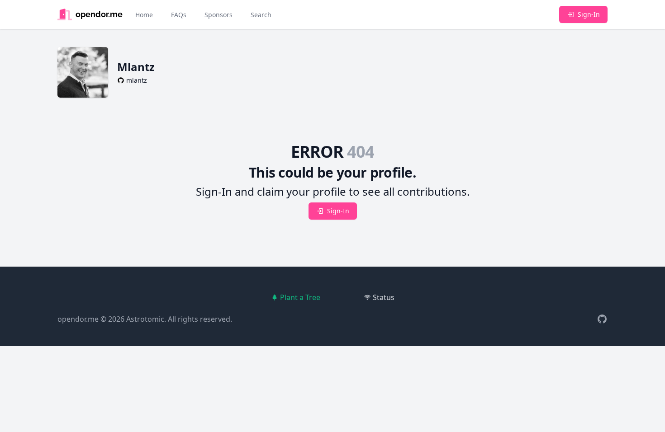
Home (144, 14)
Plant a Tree (300, 297)
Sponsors (218, 14)
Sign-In (589, 14)
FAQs (178, 14)
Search (261, 14)
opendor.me (78, 319)
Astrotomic (145, 319)
